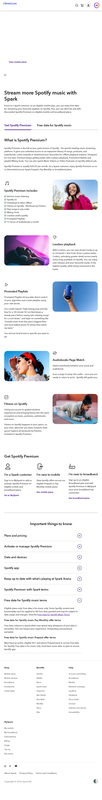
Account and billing (77, 674)
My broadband (10, 732)
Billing (7, 741)
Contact (72, 703)
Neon (39, 682)
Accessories (9, 686)
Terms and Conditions (46, 773)
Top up (7, 749)
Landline (72, 691)
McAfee (40, 703)
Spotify (40, 674)
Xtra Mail (40, 699)
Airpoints (40, 691)
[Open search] (76, 5)
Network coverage (77, 686)
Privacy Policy (26, 773)
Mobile (72, 682)
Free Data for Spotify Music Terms (53, 614)
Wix (38, 712)
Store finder (74, 699)
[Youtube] (16, 766)
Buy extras (8, 753)
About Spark (10, 773)
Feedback (73, 695)
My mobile (9, 728)
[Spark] (10, 5)
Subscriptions (10, 736)
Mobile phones (10, 678)
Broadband (9, 682)
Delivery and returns (77, 708)
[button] (90, 5)
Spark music (42, 686)
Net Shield (41, 695)
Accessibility (74, 712)
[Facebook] (11, 766)
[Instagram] (5, 766)
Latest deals (9, 691)
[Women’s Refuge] (96, 781)
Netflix (39, 678)
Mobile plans (10, 674)
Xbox (39, 708)
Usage (7, 745)
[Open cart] (82, 5)
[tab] (17, 126)
